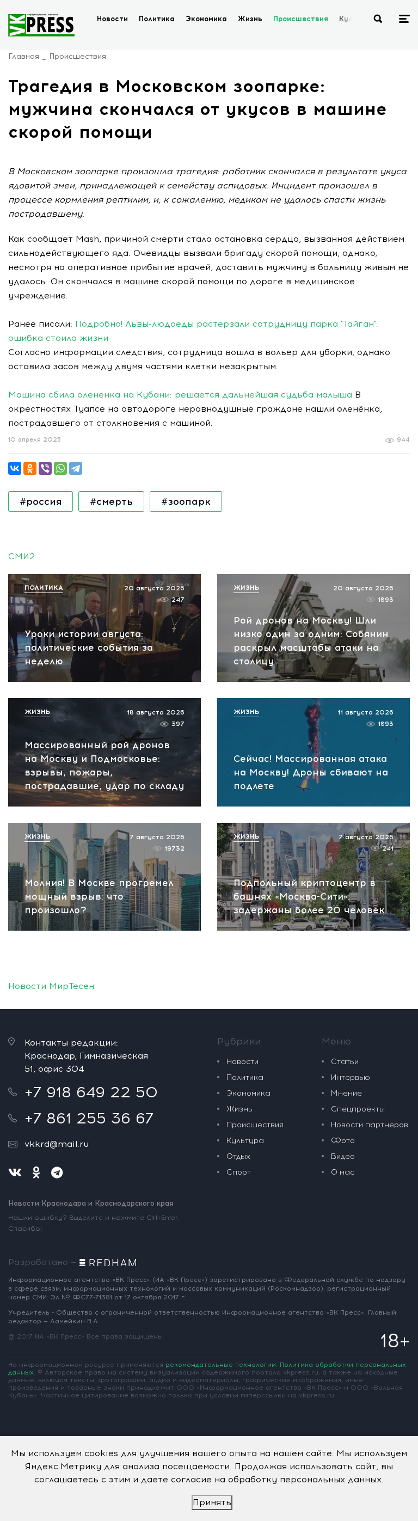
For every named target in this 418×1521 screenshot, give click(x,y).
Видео (343, 1156)
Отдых (238, 1156)
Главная (23, 56)
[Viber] (45, 468)
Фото (343, 1140)
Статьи (345, 1061)
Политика (157, 19)
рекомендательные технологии (220, 1365)
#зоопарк (186, 502)
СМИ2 (21, 556)
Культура (245, 1140)
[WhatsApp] (60, 468)
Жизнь (250, 19)
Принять (212, 1502)
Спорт (238, 1172)
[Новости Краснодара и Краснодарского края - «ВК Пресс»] (41, 25)
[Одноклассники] (29, 468)
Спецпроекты (358, 1109)
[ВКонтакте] (14, 468)
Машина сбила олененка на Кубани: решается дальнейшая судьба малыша (180, 394)
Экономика (206, 19)
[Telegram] (75, 468)
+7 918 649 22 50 (91, 1092)
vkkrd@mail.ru (56, 1144)
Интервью (350, 1077)
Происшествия (300, 19)
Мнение (346, 1093)
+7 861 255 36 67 (88, 1118)
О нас (342, 1172)
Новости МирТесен (51, 986)
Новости (112, 19)
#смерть (111, 502)
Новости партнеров (369, 1124)
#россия (41, 502)
